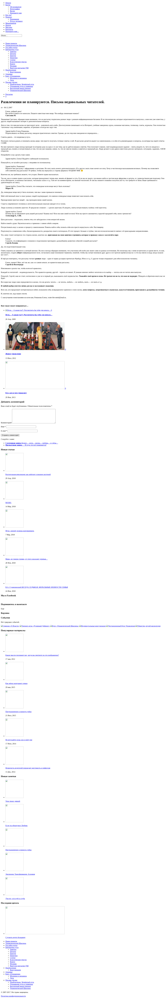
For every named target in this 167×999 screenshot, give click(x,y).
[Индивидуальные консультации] (92, 626)
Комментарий (6, 423)
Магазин (8, 27)
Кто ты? (8, 15)
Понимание (14, 19)
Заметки (13, 52)
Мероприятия (10, 23)
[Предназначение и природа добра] (14, 708)
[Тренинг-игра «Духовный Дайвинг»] (35, 626)
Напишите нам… (12, 31)
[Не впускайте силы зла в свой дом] (14, 736)
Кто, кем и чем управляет (16, 393)
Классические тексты (18, 62)
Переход (8, 17)
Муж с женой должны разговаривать (19, 531)
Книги (12, 64)
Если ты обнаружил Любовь (16, 826)
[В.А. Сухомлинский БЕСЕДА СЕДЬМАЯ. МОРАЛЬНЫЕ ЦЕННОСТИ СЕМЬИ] (14, 583)
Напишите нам (16, 13)
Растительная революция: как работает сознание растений (28, 474)
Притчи (13, 56)
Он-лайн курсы (11, 47)
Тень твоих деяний (12, 801)
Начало (8, 3)
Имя (3, 427)
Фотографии (15, 9)
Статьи (12, 60)
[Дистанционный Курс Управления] (120, 626)
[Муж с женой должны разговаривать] (14, 527)
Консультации (15, 72)
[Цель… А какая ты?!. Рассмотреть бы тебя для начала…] (28, 310)
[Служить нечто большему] (35, 934)
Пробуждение (10, 70)
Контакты (9, 29)
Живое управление (13, 354)
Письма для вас (11, 82)
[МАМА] (14, 499)
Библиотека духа (12, 49)
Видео (12, 11)
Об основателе (15, 7)
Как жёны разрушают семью (16, 683)
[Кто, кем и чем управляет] (35, 388)
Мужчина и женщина (18, 78)
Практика (13, 58)
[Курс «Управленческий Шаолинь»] (64, 626)
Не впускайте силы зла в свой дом (18, 740)
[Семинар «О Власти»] (10, 626)
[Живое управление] (35, 349)
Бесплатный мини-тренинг (20, 88)
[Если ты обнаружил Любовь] (14, 822)
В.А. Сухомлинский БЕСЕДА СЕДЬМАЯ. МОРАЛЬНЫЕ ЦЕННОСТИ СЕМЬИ (36, 587)
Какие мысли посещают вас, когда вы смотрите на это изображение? (32, 655)
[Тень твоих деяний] (14, 797)
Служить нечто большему (15, 937)
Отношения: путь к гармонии (21, 86)
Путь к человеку (16, 21)
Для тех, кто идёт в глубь (15, 899)
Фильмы (13, 66)
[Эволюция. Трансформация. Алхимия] (14, 870)
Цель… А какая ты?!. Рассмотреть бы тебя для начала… (28, 315)
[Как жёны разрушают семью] (14, 680)
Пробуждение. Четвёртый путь (22, 84)
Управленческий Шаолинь (15, 45)
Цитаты (13, 54)
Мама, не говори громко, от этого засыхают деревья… (26, 559)
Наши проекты (11, 43)
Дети (12, 80)
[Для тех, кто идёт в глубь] (14, 895)
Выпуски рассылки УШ (19, 68)
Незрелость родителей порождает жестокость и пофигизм (27, 768)
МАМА (8, 503)
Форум (8, 25)
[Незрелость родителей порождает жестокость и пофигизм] (14, 764)
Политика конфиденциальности (13, 996)
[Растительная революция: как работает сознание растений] (14, 471)
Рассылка (9, 94)
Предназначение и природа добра (18, 712)
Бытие (7, 5)
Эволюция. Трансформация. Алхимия (20, 874)
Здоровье (8, 74)
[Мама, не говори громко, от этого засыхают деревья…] (14, 555)
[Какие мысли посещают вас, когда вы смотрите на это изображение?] (14, 651)
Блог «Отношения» (12, 76)
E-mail (4, 431)
